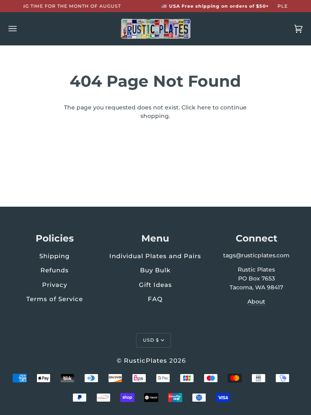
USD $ (151, 340)
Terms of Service (54, 299)
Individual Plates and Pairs (155, 256)
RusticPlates (145, 360)
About (256, 301)
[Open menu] (21, 28)
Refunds (54, 270)
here (204, 107)
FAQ (155, 299)
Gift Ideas (155, 285)
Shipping (54, 256)
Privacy (54, 285)
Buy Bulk (155, 270)
